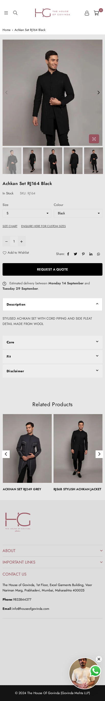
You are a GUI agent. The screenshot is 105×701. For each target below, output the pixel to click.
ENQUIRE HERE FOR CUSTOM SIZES (43, 226)
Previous (6, 93)
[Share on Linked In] (91, 254)
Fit (9, 356)
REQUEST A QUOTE (52, 269)
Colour (58, 204)
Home (6, 30)
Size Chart (10, 226)
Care (10, 342)
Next (98, 93)
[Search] (15, 13)
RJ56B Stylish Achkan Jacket (77, 489)
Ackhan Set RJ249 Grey (22, 489)
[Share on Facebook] (68, 254)
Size (5, 204)
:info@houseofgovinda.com (30, 608)
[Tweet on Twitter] (76, 254)
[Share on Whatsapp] (99, 254)
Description (16, 304)
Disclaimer (15, 371)
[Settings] (86, 13)
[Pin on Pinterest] (84, 254)
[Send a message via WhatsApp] (95, 671)
